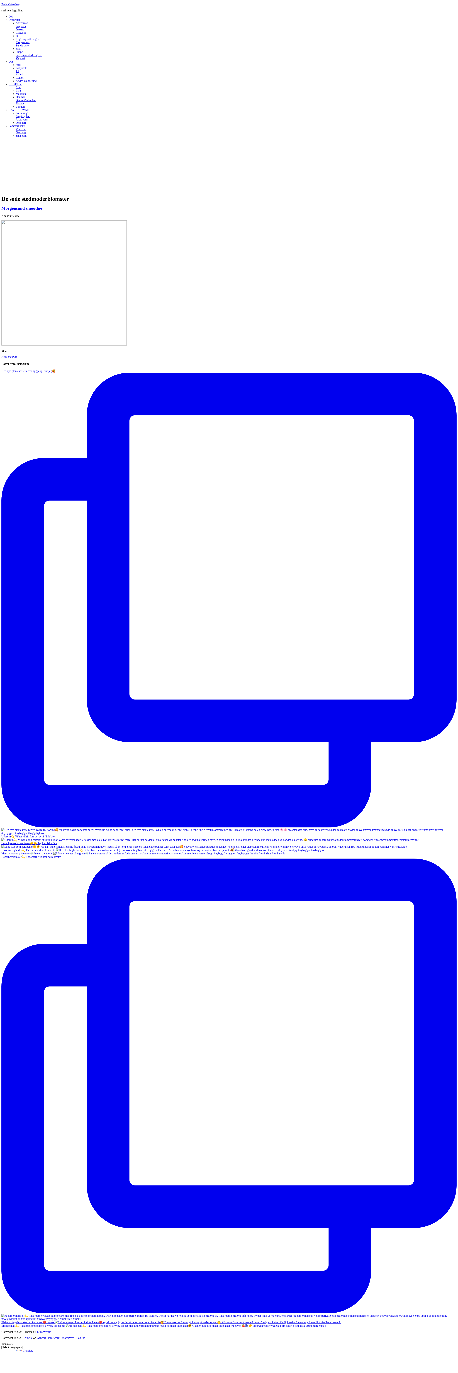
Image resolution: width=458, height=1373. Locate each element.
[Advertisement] (229, 165)
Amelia (28, 1337)
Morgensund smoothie (21, 208)
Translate (28, 1350)
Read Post (9, 356)
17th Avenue (44, 1331)
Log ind (80, 1337)
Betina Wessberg (10, 4)
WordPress (68, 1337)
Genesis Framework (48, 1337)
